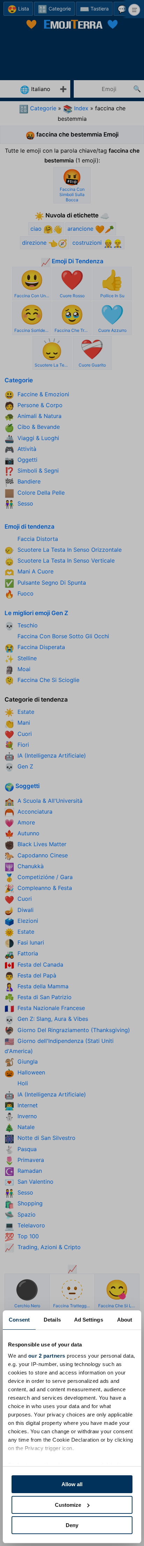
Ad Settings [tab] (88, 1320)
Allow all (72, 1484)
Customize (68, 1505)
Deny (72, 1525)
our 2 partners (46, 1356)
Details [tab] (52, 1320)
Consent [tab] (19, 1320)
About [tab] (124, 1320)
